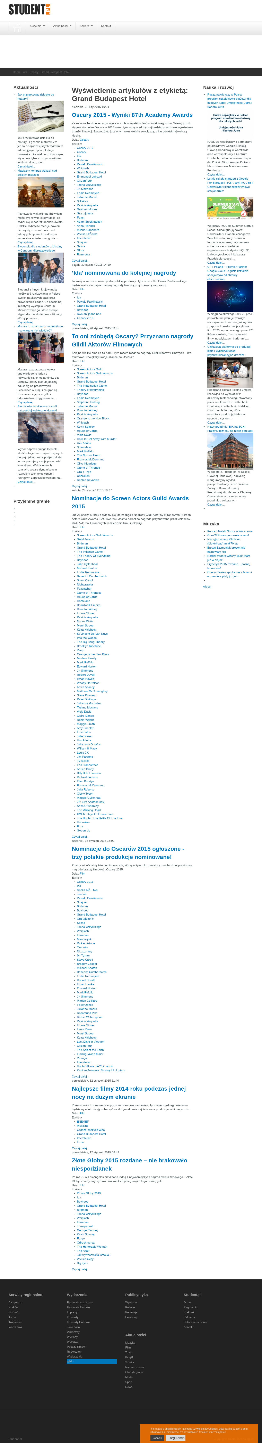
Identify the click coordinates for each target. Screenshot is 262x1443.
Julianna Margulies (89, 703)
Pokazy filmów (76, 1346)
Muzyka (130, 1342)
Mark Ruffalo (85, 451)
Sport (128, 1382)
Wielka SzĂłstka (87, 234)
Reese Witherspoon (90, 1017)
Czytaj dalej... (80, 260)
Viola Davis (84, 434)
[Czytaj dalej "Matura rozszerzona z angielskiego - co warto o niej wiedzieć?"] (41, 348)
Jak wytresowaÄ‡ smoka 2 (94, 1254)
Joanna (82, 894)
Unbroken (83, 475)
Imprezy (72, 1312)
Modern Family (86, 658)
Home (17, 72)
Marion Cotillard (87, 1000)
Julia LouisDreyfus (89, 744)
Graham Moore (87, 209)
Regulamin (191, 1307)
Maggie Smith (86, 723)
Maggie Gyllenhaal (89, 797)
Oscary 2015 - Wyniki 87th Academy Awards (132, 115)
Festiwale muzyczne (80, 1302)
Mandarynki (84, 939)
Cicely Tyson (85, 793)
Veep (80, 650)
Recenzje (131, 1312)
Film (82, 289)
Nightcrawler (85, 584)
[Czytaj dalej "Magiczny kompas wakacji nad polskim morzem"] (41, 192)
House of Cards (87, 430)
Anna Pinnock (86, 225)
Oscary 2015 (85, 147)
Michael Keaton (87, 568)
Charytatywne (134, 1372)
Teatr (128, 1352)
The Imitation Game (90, 551)
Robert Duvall (86, 674)
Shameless (84, 447)
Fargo (81, 1238)
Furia (80, 1142)
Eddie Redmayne (88, 193)
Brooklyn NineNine (89, 646)
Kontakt (106, 25)
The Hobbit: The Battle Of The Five (99, 818)
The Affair (83, 1250)
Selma (81, 246)
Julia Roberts (85, 789)
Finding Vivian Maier (90, 1054)
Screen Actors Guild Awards (95, 373)
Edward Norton (86, 666)
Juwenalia (73, 1327)
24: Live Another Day (90, 801)
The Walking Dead (89, 810)
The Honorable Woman (92, 1246)
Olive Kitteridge (87, 463)
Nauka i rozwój (134, 1367)
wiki (25, 72)
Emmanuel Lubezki (89, 176)
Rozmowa (83, 254)
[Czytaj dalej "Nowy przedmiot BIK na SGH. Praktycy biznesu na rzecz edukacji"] (230, 451)
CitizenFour (84, 180)
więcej (207, 586)
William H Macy (87, 748)
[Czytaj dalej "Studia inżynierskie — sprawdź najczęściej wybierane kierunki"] (41, 427)
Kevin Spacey (86, 426)
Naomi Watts (85, 621)
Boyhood (82, 309)
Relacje (130, 1307)
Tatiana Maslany (87, 707)
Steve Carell (85, 580)
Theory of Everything (90, 389)
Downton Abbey (87, 410)
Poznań (13, 1312)
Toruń (12, 1317)
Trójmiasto (15, 1322)
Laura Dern (84, 1029)
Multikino (82, 1125)
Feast (80, 217)
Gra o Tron (84, 471)
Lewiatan (83, 935)
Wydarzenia (74, 1356)
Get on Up (83, 830)
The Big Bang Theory (91, 641)
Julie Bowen (85, 736)
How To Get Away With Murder (96, 439)
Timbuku (82, 947)
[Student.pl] (29, 10)
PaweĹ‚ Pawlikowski (90, 164)
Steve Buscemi (86, 695)
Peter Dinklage (86, 699)
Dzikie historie (86, 943)
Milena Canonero (88, 229)
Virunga (82, 1058)
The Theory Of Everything (94, 555)
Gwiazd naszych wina (91, 1129)
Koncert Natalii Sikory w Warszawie (230, 531)
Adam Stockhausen (89, 221)
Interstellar (84, 238)
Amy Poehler (85, 728)
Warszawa (15, 1327)
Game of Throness (89, 592)
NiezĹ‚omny (84, 951)
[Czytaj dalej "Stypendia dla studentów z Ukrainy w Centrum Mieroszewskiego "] (41, 268)
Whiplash (83, 168)
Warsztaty (73, 1332)
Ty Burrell (83, 760)
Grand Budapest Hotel (91, 172)
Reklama (189, 1317)
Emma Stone (85, 613)
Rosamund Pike (87, 1013)
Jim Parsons (85, 756)
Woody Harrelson (88, 682)
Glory (80, 250)
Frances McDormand (90, 459)
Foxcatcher (84, 588)
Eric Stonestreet (87, 764)
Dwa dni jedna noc (89, 313)
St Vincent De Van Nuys (92, 633)
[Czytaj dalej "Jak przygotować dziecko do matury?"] (41, 116)
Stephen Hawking (88, 402)
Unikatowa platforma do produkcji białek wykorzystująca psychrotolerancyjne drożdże (229, 350)
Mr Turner (83, 955)
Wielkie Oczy (85, 1259)
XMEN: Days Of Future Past (95, 814)
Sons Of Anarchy (88, 805)
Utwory (33, 72)
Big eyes (82, 1263)
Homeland (83, 600)
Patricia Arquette (87, 205)
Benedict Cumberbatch (92, 576)
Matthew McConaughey (92, 691)
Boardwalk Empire (89, 605)
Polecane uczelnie (195, 1322)
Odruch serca (86, 1242)
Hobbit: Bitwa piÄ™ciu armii (95, 1066)
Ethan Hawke (85, 678)
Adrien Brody (85, 769)
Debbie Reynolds (88, 480)
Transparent (85, 1226)
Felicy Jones (85, 1004)
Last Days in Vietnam (90, 1041)
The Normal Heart (88, 455)
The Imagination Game (92, 385)
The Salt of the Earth (90, 1049)
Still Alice (82, 201)
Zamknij (157, 1438)
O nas (187, 1302)
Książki (129, 1357)
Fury (80, 826)
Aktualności (61, 25)
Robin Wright (85, 719)
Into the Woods (87, 637)
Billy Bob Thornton (89, 773)
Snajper (82, 242)
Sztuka (129, 1362)
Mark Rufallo (85, 992)
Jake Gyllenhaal (87, 564)
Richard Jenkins (87, 777)
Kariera (85, 25)
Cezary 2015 (85, 318)
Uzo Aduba (84, 443)
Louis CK (83, 752)
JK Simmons (85, 188)
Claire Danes (85, 715)
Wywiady (131, 1302)
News (128, 1386)
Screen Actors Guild (90, 369)
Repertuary (74, 1351)
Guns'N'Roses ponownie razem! (228, 535)
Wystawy (72, 1341)
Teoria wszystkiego (89, 184)
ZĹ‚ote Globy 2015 (89, 1193)
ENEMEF (83, 1121)
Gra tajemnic (85, 213)
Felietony (131, 1317)
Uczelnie (36, 25)
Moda (129, 1377)
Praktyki (189, 1312)
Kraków (13, 1307)
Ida (79, 156)
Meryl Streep (85, 625)
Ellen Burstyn (85, 781)
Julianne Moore (87, 197)
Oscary (84, 139)
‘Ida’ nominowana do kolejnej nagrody (124, 273)
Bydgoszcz (16, 1302)
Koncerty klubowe (78, 1322)
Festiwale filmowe (78, 1307)
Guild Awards (85, 539)
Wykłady (72, 1336)
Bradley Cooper (87, 963)
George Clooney (87, 1230)
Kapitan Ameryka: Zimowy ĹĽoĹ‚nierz (101, 1070)
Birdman (82, 160)
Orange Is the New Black (93, 418)
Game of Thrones (88, 467)
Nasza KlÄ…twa (87, 890)
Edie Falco (84, 732)
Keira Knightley (86, 629)
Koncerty (72, 1317)
